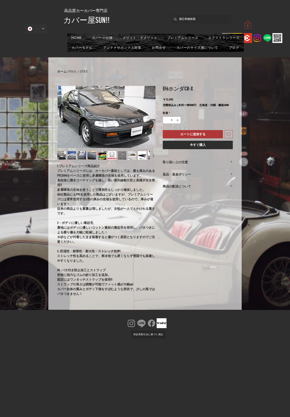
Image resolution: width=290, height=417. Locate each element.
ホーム (62, 71)
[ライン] (141, 323)
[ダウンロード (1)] (247, 38)
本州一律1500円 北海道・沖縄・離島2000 (203, 105)
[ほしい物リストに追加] (229, 134)
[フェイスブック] (151, 323)
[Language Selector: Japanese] (36, 28)
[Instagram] (257, 38)
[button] (247, 24)
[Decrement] (165, 120)
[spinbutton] (171, 120)
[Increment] (177, 120)
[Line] (267, 38)
